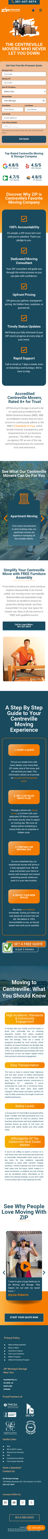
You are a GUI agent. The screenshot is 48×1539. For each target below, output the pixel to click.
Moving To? (6, 79)
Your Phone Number (9, 122)
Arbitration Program (15, 1351)
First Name (6, 105)
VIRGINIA (6, 1389)
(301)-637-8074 (8, 1484)
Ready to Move (13, 1348)
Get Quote (24, 139)
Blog (8, 1446)
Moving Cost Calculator (15, 1452)
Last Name (29, 105)
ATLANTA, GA (8, 1383)
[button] (40, 10)
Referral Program (14, 1357)
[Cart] (33, 10)
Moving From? (7, 70)
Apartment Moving (24, 516)
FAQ (8, 1455)
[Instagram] (22, 1502)
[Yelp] (31, 1502)
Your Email (6, 114)
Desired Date (7, 96)
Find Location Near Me (15, 1461)
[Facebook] (5, 1502)
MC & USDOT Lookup (14, 1449)
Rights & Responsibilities (17, 1345)
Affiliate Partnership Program (18, 1360)
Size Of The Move (8, 87)
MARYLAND (7, 1386)
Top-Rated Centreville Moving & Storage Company (24, 155)
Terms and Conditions (16, 1354)
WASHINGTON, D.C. (10, 1380)
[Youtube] (14, 1502)
